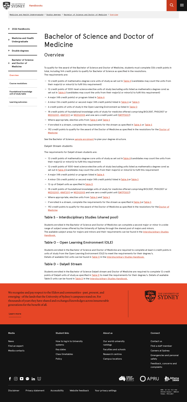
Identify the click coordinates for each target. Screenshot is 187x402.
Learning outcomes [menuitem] (18, 102)
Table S (135, 102)
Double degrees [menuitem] (20, 50)
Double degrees (53, 15)
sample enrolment (84, 139)
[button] (172, 5)
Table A (127, 81)
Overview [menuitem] (14, 75)
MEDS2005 (79, 115)
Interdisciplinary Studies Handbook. (125, 257)
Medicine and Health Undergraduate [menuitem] (23, 40)
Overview (114, 15)
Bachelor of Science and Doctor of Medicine (85, 15)
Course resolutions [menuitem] (18, 83)
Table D (89, 184)
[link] (22, 341)
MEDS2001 (53, 115)
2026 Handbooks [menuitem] (21, 29)
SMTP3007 (124, 115)
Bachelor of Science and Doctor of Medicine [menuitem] (22, 63)
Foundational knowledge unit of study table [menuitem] (20, 92)
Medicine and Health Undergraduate (26, 15)
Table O (133, 106)
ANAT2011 (65, 115)
